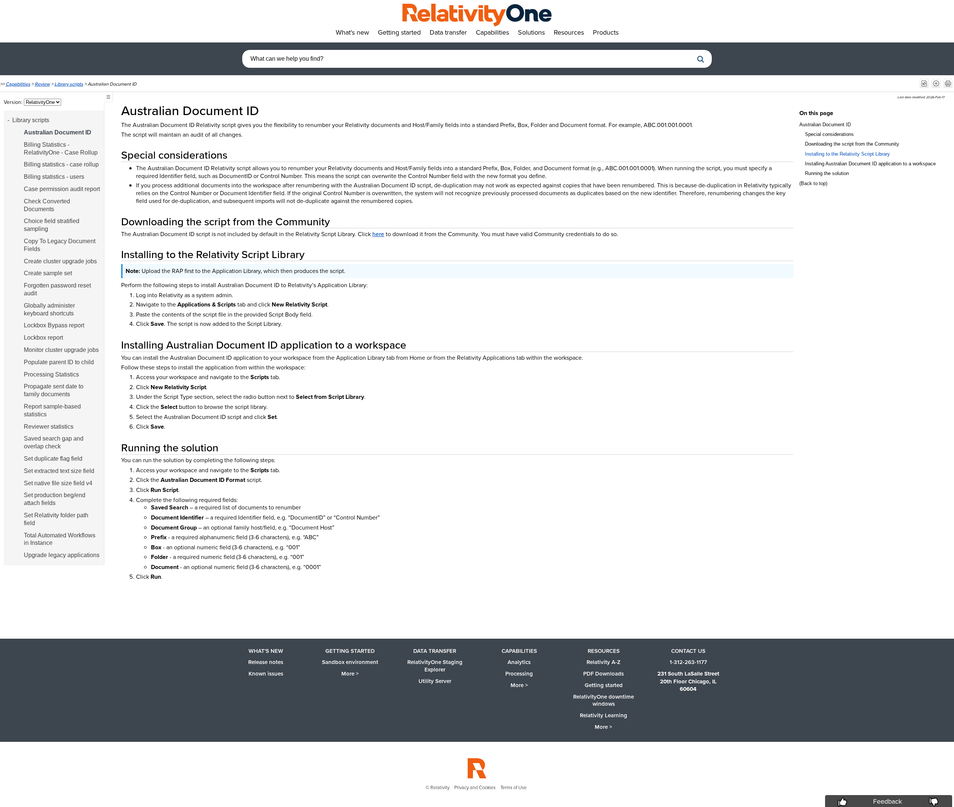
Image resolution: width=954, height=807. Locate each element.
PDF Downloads (603, 673)
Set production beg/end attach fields (54, 499)
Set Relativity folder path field (56, 519)
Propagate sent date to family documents (53, 390)
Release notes (265, 662)
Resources (604, 651)
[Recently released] (924, 83)
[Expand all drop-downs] (936, 83)
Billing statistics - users (54, 177)
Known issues (266, 673)
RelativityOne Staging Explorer (434, 665)
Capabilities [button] (492, 32)
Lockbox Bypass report (54, 325)
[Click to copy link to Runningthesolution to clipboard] (227, 447)
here (378, 234)
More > (350, 673)
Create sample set (48, 273)
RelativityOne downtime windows (603, 700)
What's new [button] (352, 32)
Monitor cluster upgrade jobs (61, 350)
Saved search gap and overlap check (53, 442)
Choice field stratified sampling (51, 225)
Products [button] (606, 32)
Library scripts (68, 83)
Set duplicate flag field (53, 458)
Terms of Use (513, 787)
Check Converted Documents (47, 205)
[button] (700, 59)
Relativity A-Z (603, 662)
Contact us (688, 651)
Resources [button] (569, 32)
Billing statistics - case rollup (61, 164)
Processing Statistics (51, 374)
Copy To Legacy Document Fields (59, 245)
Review (42, 83)
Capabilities (18, 83)
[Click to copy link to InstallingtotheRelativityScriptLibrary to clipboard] (313, 254)
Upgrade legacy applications (61, 555)
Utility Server (434, 681)
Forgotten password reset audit (57, 289)
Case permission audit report (62, 189)
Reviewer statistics (48, 426)
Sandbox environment (350, 662)
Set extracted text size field (59, 471)
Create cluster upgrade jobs (60, 261)
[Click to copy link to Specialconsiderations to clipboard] (236, 154)
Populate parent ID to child (59, 362)
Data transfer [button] (448, 32)
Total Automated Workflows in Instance (59, 539)
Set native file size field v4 (58, 483)
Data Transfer (434, 651)
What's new (266, 651)
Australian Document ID (57, 132)
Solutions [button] (531, 32)
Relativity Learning (603, 715)
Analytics (519, 662)
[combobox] (467, 59)
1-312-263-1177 (688, 662)
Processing (519, 673)
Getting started (350, 651)
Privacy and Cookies (475, 787)
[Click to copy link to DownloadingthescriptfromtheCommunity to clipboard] (339, 221)
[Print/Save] (948, 83)
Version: (14, 102)
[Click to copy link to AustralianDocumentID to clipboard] (269, 110)
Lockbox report (43, 337)
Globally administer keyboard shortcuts (49, 309)
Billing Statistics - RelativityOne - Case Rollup (61, 149)
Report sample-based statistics (52, 410)
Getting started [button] (399, 32)
